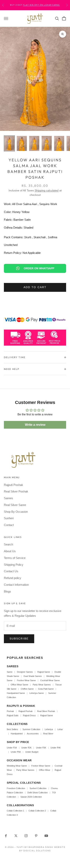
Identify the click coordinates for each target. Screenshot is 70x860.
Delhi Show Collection (37, 792)
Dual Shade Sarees (33, 676)
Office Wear (44, 770)
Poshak (10, 711)
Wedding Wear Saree (17, 766)
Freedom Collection (16, 788)
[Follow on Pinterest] (36, 836)
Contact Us (11, 571)
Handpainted (17, 733)
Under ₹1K (12, 747)
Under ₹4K (56, 747)
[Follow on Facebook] (6, 836)
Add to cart (35, 287)
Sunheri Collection (38, 788)
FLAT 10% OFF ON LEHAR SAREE (41, 5)
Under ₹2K (26, 747)
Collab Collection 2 (37, 811)
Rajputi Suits (12, 715)
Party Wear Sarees (42, 684)
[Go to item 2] (21, 143)
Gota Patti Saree (46, 689)
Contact (9, 525)
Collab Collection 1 (16, 811)
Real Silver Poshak (16, 491)
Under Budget (31, 752)
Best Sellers (12, 729)
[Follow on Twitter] (16, 836)
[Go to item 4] (46, 143)
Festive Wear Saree (26, 680)
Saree (9, 672)
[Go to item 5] (59, 143)
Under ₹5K (16, 752)
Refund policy (12, 578)
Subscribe (19, 638)
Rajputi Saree (43, 672)
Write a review (35, 424)
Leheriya (49, 729)
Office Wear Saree (19, 684)
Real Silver (48, 733)
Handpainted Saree (16, 693)
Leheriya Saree (36, 693)
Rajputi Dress (29, 715)
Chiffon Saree (27, 689)
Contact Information (16, 584)
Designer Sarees (25, 672)
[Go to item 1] (9, 143)
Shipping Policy (13, 564)
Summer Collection (31, 729)
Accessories (33, 733)
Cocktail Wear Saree (50, 680)
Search (8, 544)
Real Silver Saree (15, 505)
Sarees (8, 498)
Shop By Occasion (16, 511)
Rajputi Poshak (13, 484)
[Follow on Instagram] (26, 836)
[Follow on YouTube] (46, 836)
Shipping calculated (47, 190)
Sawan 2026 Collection (31, 797)
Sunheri (9, 518)
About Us (10, 551)
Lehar (60, 729)
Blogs (7, 591)
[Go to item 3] (34, 143)
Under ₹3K (41, 747)
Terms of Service (14, 558)
